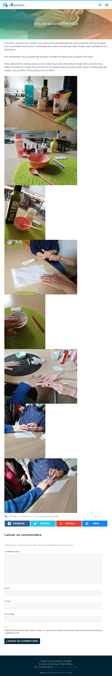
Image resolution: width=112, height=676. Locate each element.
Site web (9, 614)
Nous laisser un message (65, 667)
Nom (7, 588)
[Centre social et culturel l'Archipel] (14, 5)
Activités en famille (50, 516)
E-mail (8, 601)
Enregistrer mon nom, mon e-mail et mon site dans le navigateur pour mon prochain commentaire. (53, 631)
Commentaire (12, 552)
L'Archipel (13, 516)
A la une (38, 516)
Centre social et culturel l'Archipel (59, 673)
